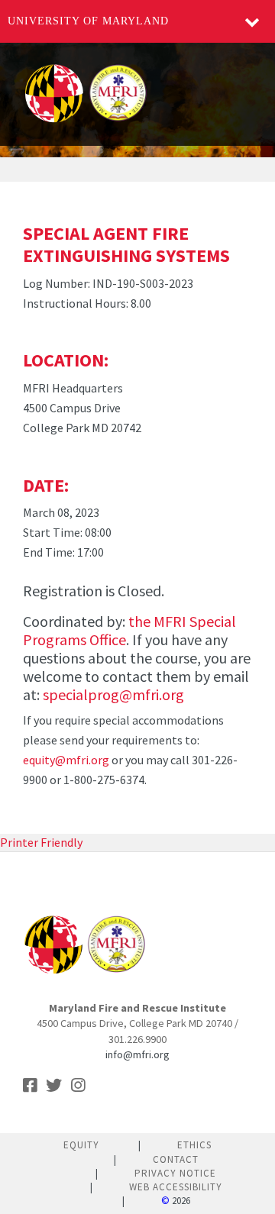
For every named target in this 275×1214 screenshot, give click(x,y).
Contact (176, 1159)
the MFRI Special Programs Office (129, 630)
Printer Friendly (41, 842)
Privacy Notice (175, 1173)
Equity (81, 1144)
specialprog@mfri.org (113, 694)
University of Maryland (88, 21)
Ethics (194, 1144)
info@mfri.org (137, 1054)
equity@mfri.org (66, 759)
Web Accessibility (175, 1186)
